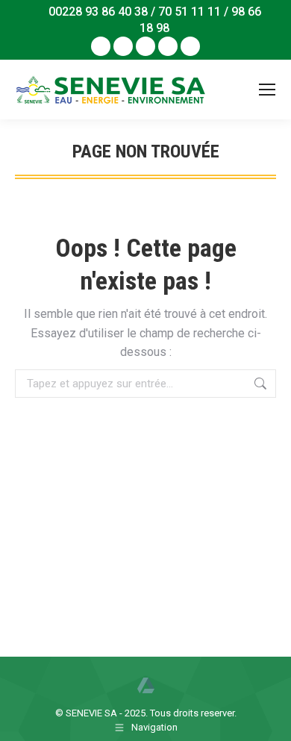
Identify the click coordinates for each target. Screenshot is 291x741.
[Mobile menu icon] (267, 90)
